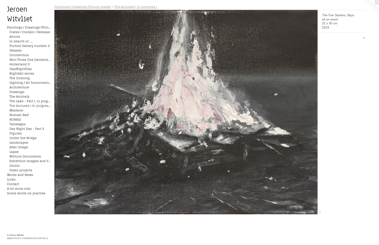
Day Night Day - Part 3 (26, 128)
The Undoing (19, 78)
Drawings (16, 91)
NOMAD (15, 119)
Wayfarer (16, 110)
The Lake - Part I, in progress (30, 101)
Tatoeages (17, 124)
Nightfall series (21, 73)
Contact (13, 184)
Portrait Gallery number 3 (29, 45)
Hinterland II (19, 64)
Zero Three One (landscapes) (30, 59)
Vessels (15, 50)
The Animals (19, 96)
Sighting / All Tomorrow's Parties (30, 82)
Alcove (14, 36)
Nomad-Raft (19, 115)
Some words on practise (26, 193)
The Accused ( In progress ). (30, 105)
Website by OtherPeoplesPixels (27, 238)
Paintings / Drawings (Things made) (29, 27)
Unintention (19, 55)
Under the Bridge (23, 138)
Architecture (19, 87)
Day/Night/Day (20, 68)
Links (11, 179)
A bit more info (18, 188)
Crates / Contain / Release (29, 32)
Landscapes (18, 142)
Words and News (20, 174)
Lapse (14, 151)
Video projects (20, 170)
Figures (15, 133)
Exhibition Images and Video (30, 161)
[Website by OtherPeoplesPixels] (370, 9)
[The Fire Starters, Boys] (186, 112)
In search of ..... (21, 41)
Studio (14, 165)
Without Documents (25, 156)
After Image (18, 147)
